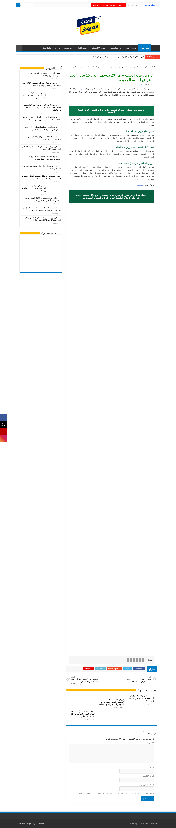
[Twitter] (37, 5)
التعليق (150, 743)
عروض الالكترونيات (99, 48)
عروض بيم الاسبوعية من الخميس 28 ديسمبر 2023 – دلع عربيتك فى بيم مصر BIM (84, 680)
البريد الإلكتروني (147, 776)
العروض (140, 185)
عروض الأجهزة (131, 48)
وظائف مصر (67, 48)
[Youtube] (35, 5)
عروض (80, 89)
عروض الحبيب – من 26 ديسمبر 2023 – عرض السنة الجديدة (138, 679)
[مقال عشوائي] (19, 48)
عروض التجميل (115, 48)
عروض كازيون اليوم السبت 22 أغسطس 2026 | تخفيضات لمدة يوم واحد (34, 188)
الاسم (151, 767)
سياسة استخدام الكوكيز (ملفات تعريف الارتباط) (109, 5)
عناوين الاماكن (82, 48)
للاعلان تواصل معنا (134, 5)
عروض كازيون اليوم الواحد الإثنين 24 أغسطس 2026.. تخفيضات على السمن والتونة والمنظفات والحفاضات (42, 107)
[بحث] (18, 5)
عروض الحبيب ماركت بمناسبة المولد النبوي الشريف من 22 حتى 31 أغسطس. (82, 713)
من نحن (57, 48)
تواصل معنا (47, 48)
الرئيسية (151, 67)
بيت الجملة (133, 67)
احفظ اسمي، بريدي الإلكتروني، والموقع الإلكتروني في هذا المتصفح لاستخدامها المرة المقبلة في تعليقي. (115, 793)
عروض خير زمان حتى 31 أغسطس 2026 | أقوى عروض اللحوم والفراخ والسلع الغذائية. (111, 701)
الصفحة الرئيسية (155, 47)
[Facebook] (40, 5)
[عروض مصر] (88, 25)
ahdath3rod (20, 823)
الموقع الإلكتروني (147, 785)
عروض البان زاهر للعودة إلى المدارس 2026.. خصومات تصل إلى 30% (118, 57)
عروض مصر (145, 48)
